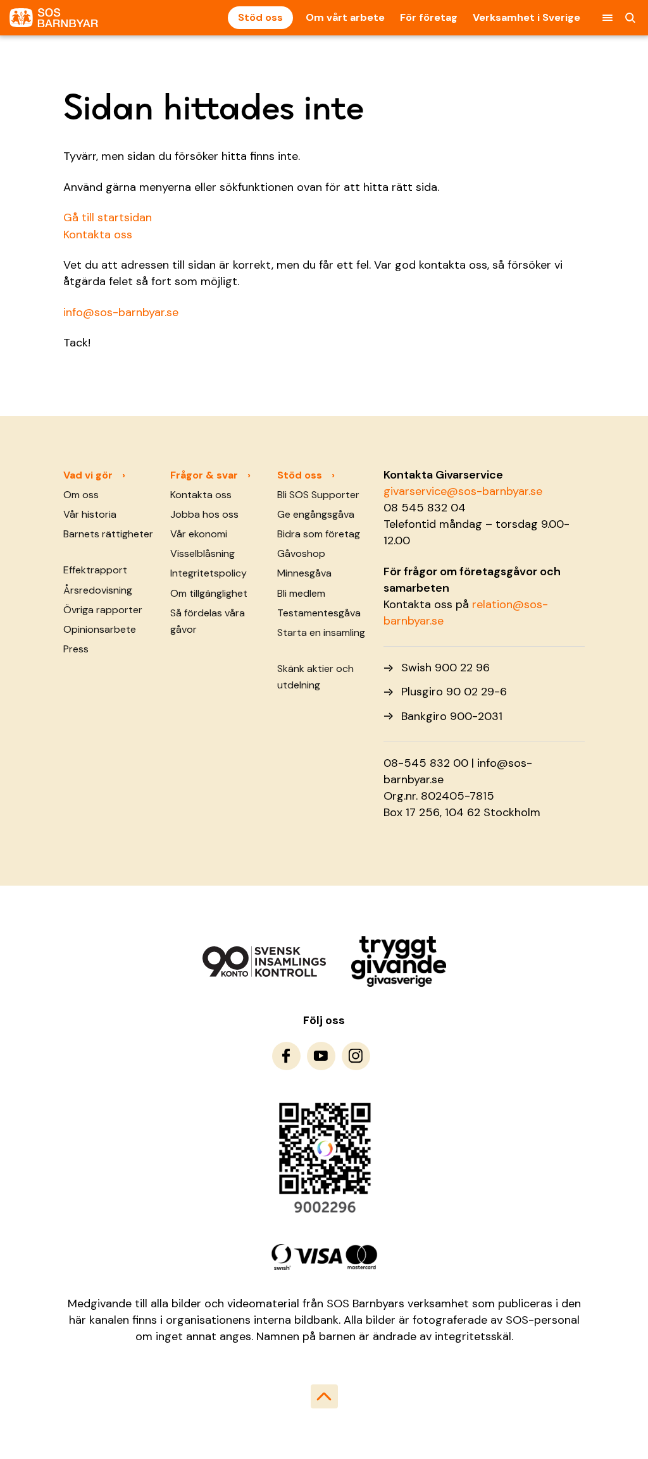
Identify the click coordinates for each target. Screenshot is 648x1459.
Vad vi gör (88, 475)
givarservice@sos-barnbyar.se (462, 491)
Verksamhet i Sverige (526, 17)
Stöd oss (260, 17)
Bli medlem (301, 593)
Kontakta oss (97, 234)
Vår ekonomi (198, 533)
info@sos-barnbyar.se (120, 312)
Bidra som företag (318, 533)
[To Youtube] (321, 1056)
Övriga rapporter (102, 609)
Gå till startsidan (107, 217)
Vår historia (89, 514)
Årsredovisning (97, 590)
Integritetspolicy (208, 573)
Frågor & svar (204, 475)
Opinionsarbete (99, 629)
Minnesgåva (304, 573)
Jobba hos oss (204, 514)
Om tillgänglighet (208, 593)
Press (76, 649)
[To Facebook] (286, 1056)
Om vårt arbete (345, 17)
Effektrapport (95, 570)
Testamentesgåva (319, 613)
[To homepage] (53, 18)
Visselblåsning (202, 553)
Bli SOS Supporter (318, 494)
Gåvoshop (301, 553)
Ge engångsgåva (315, 514)
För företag (429, 17)
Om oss (81, 494)
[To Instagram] (356, 1056)
